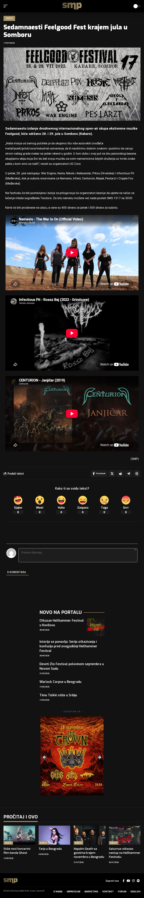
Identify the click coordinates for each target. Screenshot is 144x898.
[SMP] (72, 6)
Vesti (9, 18)
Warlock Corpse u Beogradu (60, 682)
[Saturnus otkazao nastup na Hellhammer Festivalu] (124, 835)
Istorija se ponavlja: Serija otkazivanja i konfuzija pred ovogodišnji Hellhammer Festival (68, 646)
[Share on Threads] (136, 473)
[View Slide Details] (72, 755)
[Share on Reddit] (120, 473)
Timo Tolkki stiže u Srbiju (58, 695)
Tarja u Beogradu (50, 849)
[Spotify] (138, 880)
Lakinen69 (40, 891)
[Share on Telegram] (128, 473)
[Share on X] (112, 473)
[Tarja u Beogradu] (54, 835)
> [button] (99, 757)
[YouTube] (128, 880)
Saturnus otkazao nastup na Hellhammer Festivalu (124, 853)
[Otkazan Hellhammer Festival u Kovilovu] (95, 627)
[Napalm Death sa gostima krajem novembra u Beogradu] (89, 835)
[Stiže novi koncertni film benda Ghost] (19, 835)
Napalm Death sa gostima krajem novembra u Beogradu (89, 853)
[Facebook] (123, 880)
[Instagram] (133, 880)
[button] (6, 6)
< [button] (44, 757)
